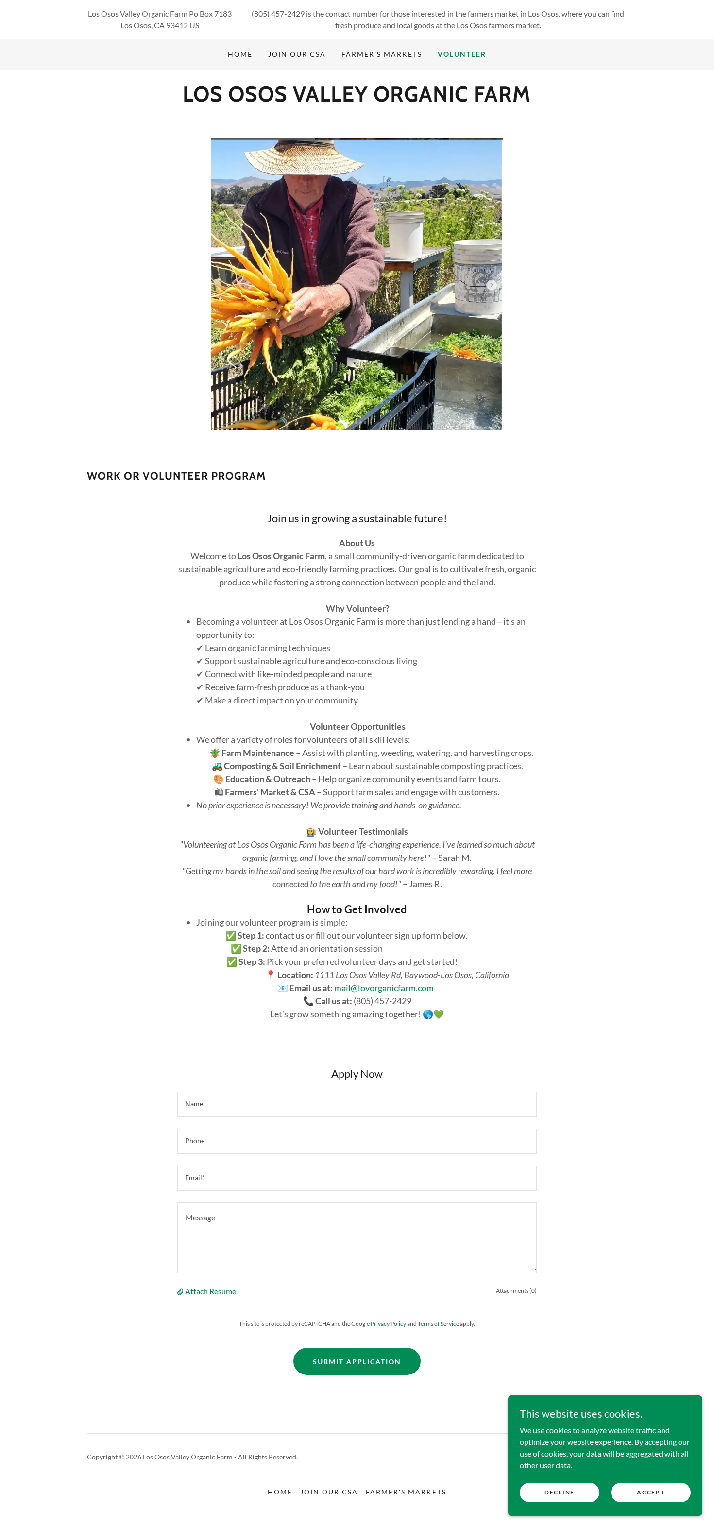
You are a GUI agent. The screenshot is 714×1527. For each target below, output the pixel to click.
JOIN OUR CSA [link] (297, 54)
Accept (650, 1492)
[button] (181, 1291)
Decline (559, 1492)
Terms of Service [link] (438, 1323)
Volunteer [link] (462, 54)
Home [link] (240, 54)
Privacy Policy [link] (388, 1323)
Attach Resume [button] (210, 1291)
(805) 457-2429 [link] (278, 13)
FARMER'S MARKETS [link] (381, 54)
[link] (357, 98)
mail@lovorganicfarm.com (384, 987)
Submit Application (357, 1361)
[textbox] (357, 1104)
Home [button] (280, 1492)
